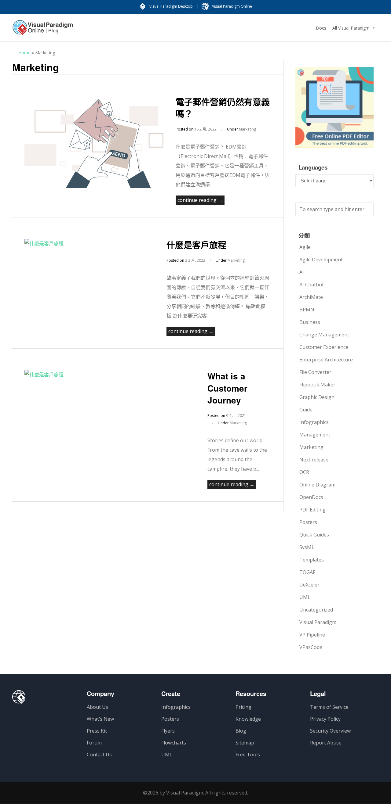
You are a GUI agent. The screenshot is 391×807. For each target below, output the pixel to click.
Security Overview (330, 730)
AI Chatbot (311, 284)
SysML (306, 547)
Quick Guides (314, 534)
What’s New (100, 719)
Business (309, 322)
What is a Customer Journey (227, 388)
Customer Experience (323, 347)
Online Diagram (317, 484)
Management (314, 434)
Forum (94, 742)
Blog (241, 730)
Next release (313, 459)
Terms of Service (329, 707)
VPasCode (310, 647)
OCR (304, 472)
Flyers (168, 730)
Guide (305, 409)
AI (301, 272)
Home (24, 53)
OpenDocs (311, 497)
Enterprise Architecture (326, 359)
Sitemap (245, 742)
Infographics (314, 422)
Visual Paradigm (317, 622)
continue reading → (200, 200)
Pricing (243, 707)
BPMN (306, 309)
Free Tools (248, 754)
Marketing (247, 129)
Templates (311, 559)
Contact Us (99, 754)
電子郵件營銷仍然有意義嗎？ (223, 107)
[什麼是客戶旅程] (44, 243)
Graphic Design (316, 397)
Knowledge (248, 719)
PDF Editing (312, 509)
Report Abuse (326, 742)
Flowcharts (173, 742)
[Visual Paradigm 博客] (42, 30)
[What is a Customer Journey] (44, 374)
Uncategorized (316, 609)
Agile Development (321, 259)
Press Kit (97, 730)
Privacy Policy (325, 719)
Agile (305, 247)
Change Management (324, 334)
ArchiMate (311, 297)
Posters (308, 522)
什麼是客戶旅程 (196, 245)
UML (304, 597)
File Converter (315, 372)
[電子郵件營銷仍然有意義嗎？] (93, 186)
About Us (97, 707)
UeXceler (309, 584)
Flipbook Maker (317, 384)
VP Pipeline (312, 634)
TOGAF (307, 572)
